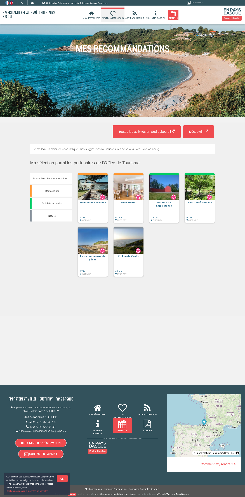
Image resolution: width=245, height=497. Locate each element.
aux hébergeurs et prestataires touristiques (115, 494)
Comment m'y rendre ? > (218, 464)
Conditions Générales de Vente (144, 489)
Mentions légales (93, 489)
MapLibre (230, 452)
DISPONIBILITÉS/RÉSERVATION (41, 443)
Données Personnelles (115, 489)
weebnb (72, 494)
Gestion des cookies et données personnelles (27, 491)
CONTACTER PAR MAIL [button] (43, 454)
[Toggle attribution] (237, 453)
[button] (93, 200)
